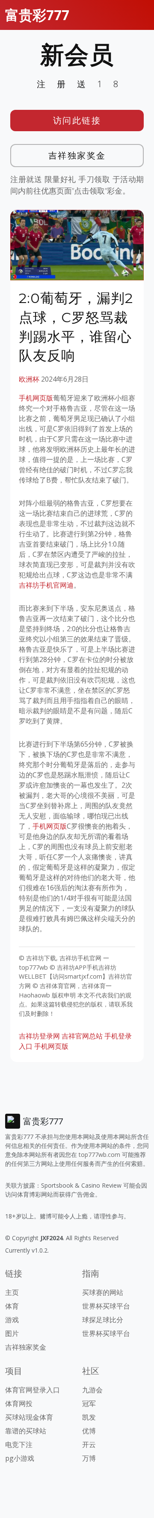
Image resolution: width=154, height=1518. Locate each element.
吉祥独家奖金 (77, 155)
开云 (89, 1444)
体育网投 (19, 1403)
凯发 (89, 1417)
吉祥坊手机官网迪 (46, 585)
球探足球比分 (102, 1319)
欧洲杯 (29, 379)
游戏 (12, 1319)
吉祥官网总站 (82, 1036)
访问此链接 (77, 120)
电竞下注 (19, 1444)
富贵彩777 (37, 15)
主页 (12, 1292)
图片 (12, 1333)
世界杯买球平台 (106, 1306)
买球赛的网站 (102, 1292)
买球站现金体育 (29, 1417)
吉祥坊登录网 (39, 1036)
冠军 (89, 1403)
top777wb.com (99, 1154)
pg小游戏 (19, 1458)
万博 (89, 1458)
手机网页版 (36, 398)
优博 (89, 1431)
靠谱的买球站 (25, 1431)
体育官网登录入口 (32, 1389)
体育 (12, 1306)
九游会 (92, 1389)
